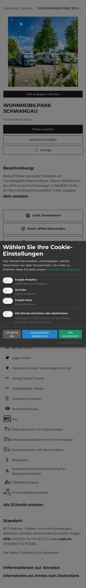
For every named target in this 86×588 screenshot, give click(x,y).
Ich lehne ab (11, 334)
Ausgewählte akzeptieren (40, 334)
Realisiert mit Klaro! (70, 342)
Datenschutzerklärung (63, 269)
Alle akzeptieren (70, 334)
